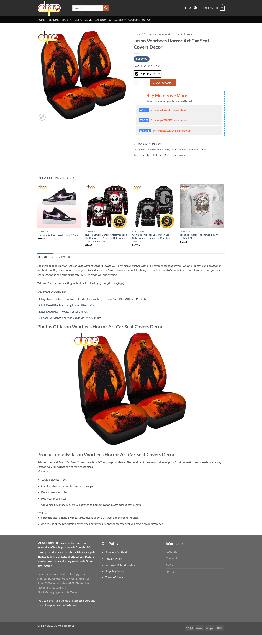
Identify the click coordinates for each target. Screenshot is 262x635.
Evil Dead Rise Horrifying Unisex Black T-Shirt (69, 305)
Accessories (165, 34)
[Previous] (37, 218)
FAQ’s (169, 565)
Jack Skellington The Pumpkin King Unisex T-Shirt (199, 236)
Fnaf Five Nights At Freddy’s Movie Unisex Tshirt (71, 317)
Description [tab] (45, 257)
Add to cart (163, 82)
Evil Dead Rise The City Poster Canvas (64, 311)
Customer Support (140, 19)
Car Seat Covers (184, 34)
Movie (88, 19)
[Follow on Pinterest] (195, 8)
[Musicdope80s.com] (52, 8)
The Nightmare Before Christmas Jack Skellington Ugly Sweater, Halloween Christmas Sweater (106, 238)
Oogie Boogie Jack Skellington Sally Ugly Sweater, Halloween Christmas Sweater (151, 238)
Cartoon (101, 19)
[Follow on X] (190, 8)
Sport (66, 19)
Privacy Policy (113, 558)
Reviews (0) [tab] (63, 257)
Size (136, 65)
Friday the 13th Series (175, 149)
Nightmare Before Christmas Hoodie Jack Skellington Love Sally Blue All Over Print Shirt (95, 299)
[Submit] (106, 8)
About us (171, 551)
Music (78, 19)
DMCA (170, 572)
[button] (214, 8)
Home (41, 19)
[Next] (223, 218)
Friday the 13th (147, 155)
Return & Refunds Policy (120, 564)
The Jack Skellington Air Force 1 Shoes (58, 234)
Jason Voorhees (180, 155)
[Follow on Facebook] (185, 8)
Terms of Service (115, 577)
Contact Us (173, 558)
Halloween (192, 149)
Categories (116, 19)
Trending (53, 19)
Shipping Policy (114, 571)
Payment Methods (116, 552)
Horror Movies (163, 155)
